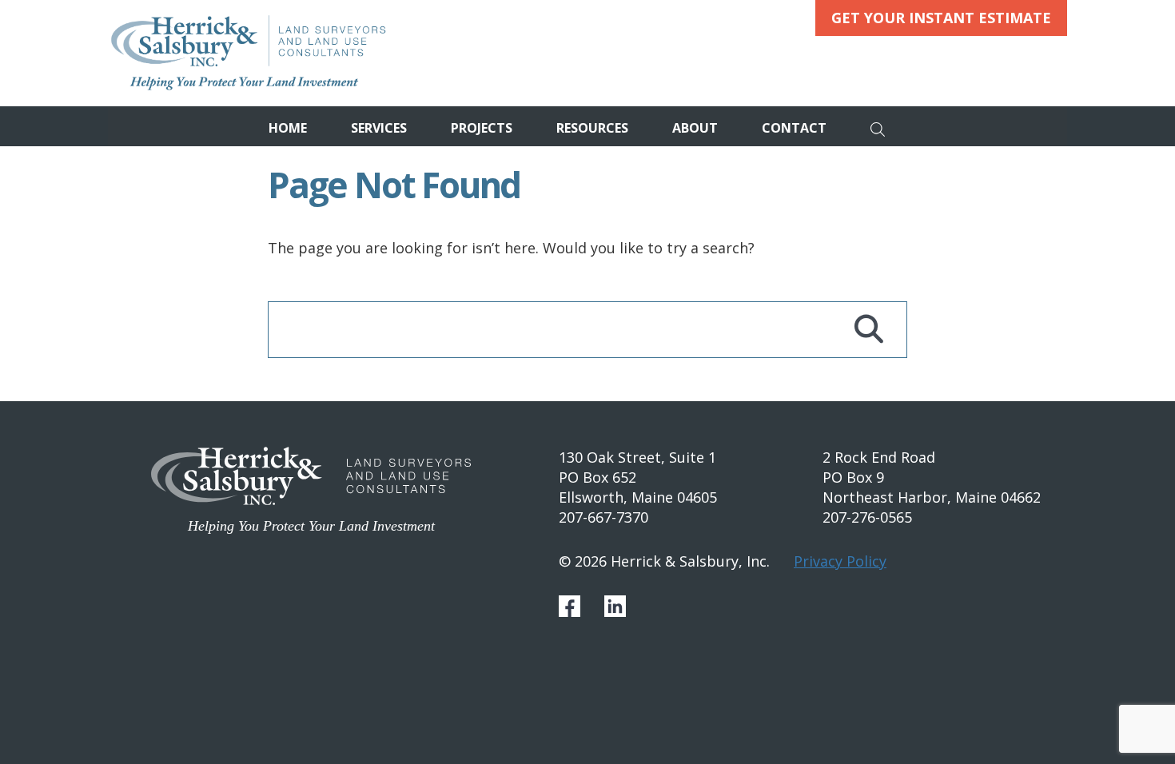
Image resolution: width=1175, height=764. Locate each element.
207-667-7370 (603, 517)
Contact (794, 128)
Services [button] (379, 128)
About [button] (695, 128)
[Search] (882, 126)
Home (288, 128)
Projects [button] (481, 128)
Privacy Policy (840, 561)
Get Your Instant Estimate (941, 17)
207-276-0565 (867, 517)
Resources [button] (592, 128)
